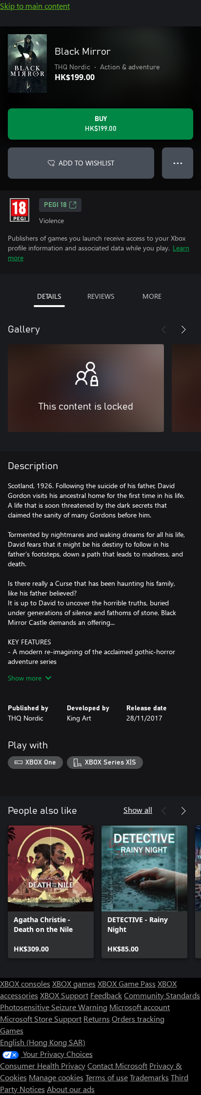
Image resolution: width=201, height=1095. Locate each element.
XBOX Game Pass (127, 983)
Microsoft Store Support (40, 1018)
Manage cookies (56, 1077)
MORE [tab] (151, 296)
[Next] (183, 329)
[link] (51, 892)
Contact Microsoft (117, 1065)
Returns (96, 1018)
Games (11, 1030)
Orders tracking (138, 1018)
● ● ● (177, 162)
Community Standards (162, 995)
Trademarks (149, 1077)
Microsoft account (139, 1007)
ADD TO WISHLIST (86, 162)
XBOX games (74, 983)
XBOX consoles (25, 983)
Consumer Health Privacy (42, 1065)
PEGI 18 (55, 205)
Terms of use (106, 1077)
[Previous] (164, 329)
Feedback (106, 995)
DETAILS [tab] (49, 296)
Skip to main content (35, 5)
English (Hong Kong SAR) (42, 1042)
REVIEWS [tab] (100, 296)
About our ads (71, 1089)
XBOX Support (64, 995)
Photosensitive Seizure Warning (53, 1007)
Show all (137, 810)
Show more (24, 677)
